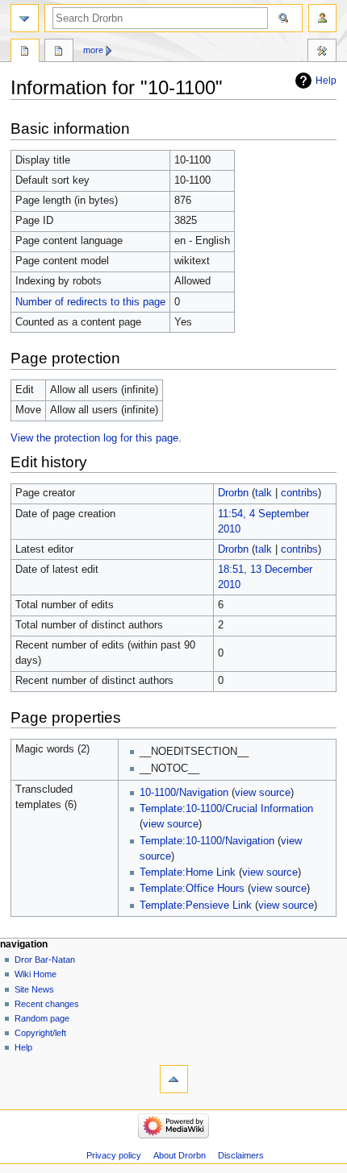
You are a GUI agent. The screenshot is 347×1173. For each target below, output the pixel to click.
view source (263, 792)
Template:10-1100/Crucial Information (226, 808)
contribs (299, 493)
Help (326, 80)
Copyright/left (40, 1033)
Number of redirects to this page (90, 302)
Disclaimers (241, 1155)
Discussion (59, 52)
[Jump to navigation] (24, 18)
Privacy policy (113, 1155)
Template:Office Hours (192, 888)
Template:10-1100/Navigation (207, 841)
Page (25, 52)
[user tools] (322, 18)
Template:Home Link (188, 872)
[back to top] (174, 1079)
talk (263, 493)
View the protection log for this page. (96, 438)
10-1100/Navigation (184, 792)
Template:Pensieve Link (196, 905)
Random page (42, 1018)
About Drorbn (179, 1155)
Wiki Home (35, 974)
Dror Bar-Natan (45, 959)
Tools (322, 52)
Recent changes (47, 1004)
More (93, 50)
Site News (34, 989)
